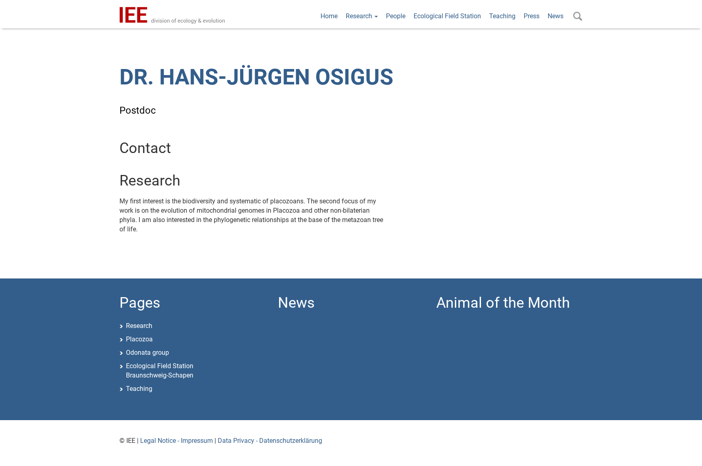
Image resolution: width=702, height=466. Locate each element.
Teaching (502, 16)
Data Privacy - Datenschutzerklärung (270, 440)
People (395, 16)
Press (532, 16)
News (555, 16)
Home (329, 16)
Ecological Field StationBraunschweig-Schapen (159, 370)
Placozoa (139, 339)
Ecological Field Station (447, 16)
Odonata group (147, 352)
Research (360, 16)
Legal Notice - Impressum (176, 440)
